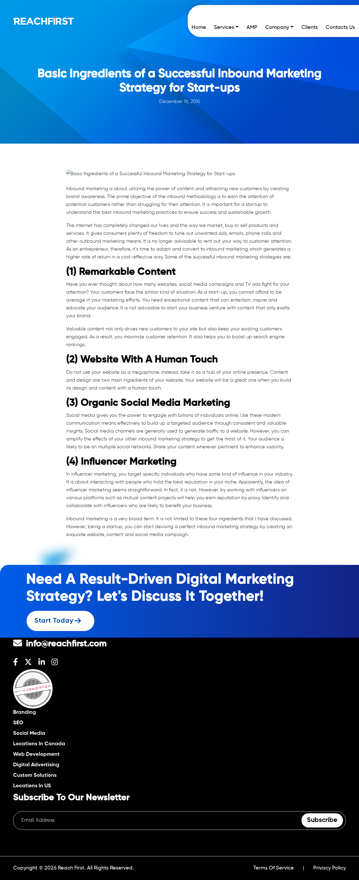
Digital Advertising (36, 765)
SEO (18, 723)
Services (224, 27)
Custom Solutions (35, 775)
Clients (309, 27)
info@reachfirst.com (66, 643)
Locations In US (32, 786)
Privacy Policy (329, 868)
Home (199, 27)
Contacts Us (340, 27)
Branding (24, 712)
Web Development (36, 754)
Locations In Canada (39, 744)
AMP (252, 27)
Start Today (53, 621)
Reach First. (72, 868)
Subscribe (322, 820)
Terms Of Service (273, 868)
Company (277, 27)
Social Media (29, 733)
